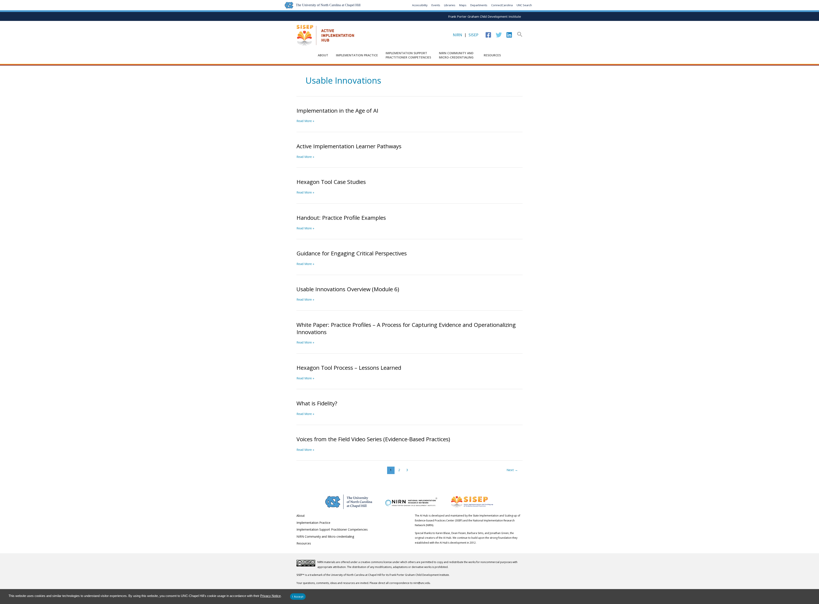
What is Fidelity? (316, 403)
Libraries (449, 5)
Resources (492, 55)
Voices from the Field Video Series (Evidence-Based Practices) (373, 439)
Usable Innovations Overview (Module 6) (347, 289)
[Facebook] (488, 34)
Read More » (305, 121)
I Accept (297, 596)
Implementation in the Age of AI (337, 110)
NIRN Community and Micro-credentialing (456, 55)
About (323, 55)
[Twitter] (498, 34)
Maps (462, 5)
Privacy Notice (270, 596)
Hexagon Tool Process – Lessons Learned (348, 367)
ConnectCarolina (502, 5)
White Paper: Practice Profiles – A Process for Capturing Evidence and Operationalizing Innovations (406, 328)
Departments (478, 5)
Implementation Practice (357, 55)
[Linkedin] (509, 34)
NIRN (457, 34)
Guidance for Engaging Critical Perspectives (351, 253)
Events (435, 5)
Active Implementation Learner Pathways (348, 146)
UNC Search (524, 5)
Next (512, 470)
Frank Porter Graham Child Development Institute (484, 16)
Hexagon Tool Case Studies (331, 182)
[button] (520, 35)
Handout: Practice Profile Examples (341, 217)
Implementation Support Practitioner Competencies (408, 55)
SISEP (473, 34)
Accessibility (420, 5)
